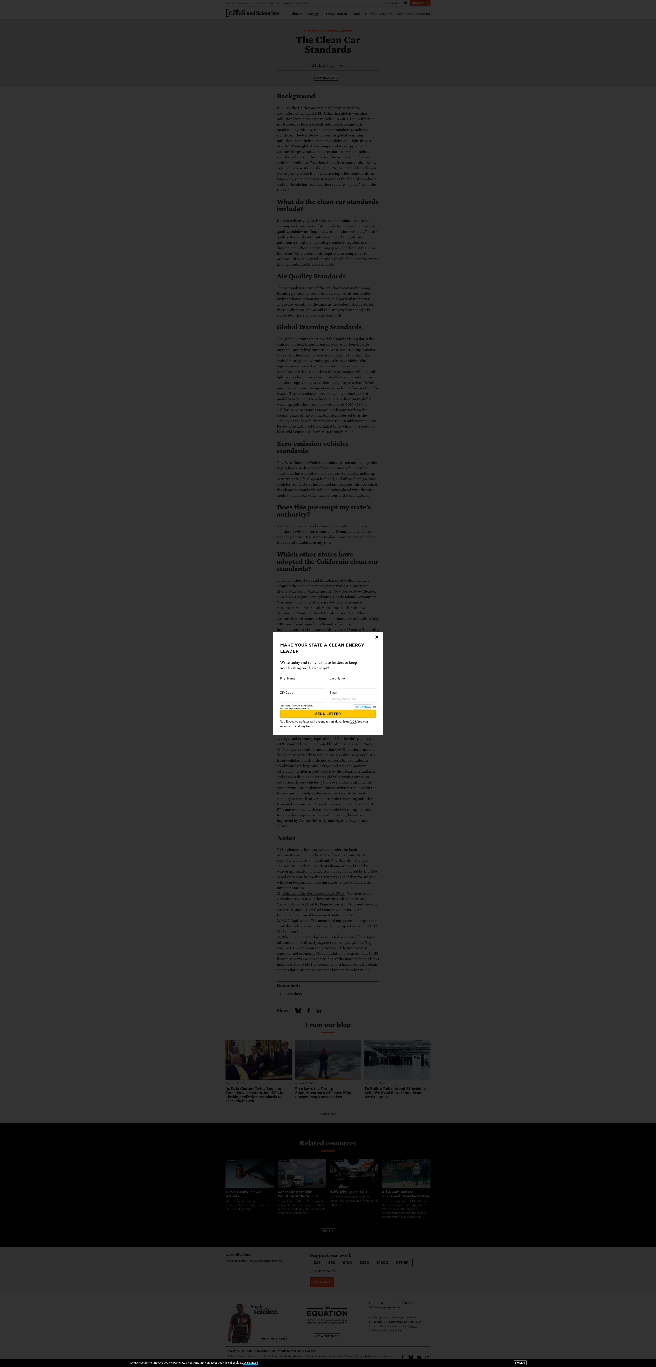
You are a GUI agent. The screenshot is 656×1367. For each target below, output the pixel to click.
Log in (283, 708)
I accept (520, 1363)
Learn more (250, 1362)
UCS (353, 721)
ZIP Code (286, 692)
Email (333, 692)
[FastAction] (362, 707)
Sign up (292, 708)
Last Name (337, 678)
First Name (287, 678)
